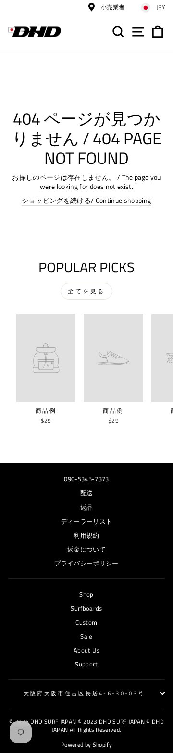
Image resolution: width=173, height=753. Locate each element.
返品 (86, 507)
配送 (86, 493)
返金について (86, 549)
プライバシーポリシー (86, 563)
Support (86, 664)
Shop (86, 594)
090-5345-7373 (86, 479)
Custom (86, 622)
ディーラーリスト (86, 521)
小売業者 (112, 7)
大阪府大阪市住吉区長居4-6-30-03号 (84, 693)
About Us (86, 650)
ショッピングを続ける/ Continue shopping (86, 200)
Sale (86, 636)
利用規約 (86, 535)
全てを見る (86, 291)
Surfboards (86, 608)
